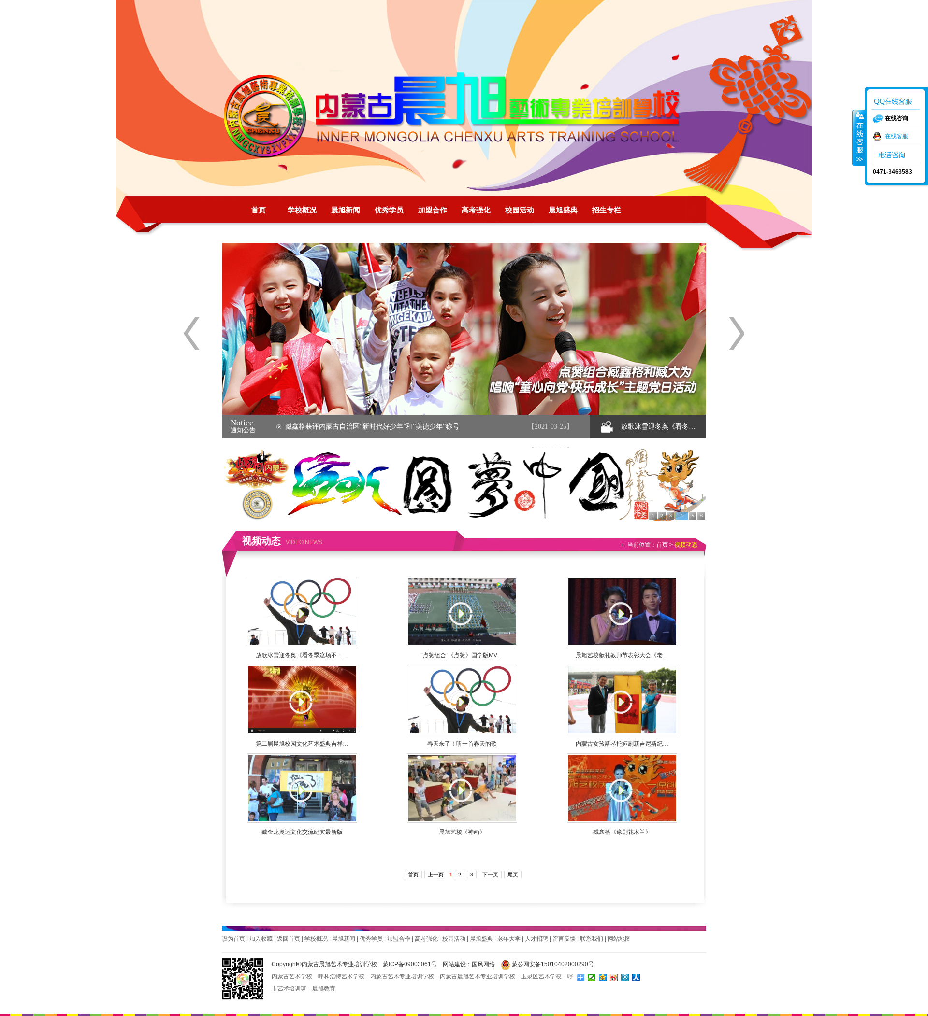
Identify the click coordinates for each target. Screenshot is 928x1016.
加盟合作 (432, 210)
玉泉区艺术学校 (541, 976)
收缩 (859, 137)
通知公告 (243, 430)
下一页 (490, 874)
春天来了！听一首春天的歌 (462, 743)
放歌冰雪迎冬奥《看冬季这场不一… (302, 655)
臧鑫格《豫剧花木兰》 (622, 832)
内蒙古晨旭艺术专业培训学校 (461, 116)
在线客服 (896, 136)
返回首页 (288, 938)
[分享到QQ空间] (603, 977)
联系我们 (591, 938)
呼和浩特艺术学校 (341, 976)
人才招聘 (536, 938)
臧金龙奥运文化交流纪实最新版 (302, 832)
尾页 (513, 874)
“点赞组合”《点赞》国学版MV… (462, 655)
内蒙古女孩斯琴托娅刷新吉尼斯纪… (622, 743)
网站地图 (619, 938)
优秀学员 (389, 210)
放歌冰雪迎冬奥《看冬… (658, 426)
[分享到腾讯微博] (625, 977)
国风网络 (483, 964)
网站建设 (454, 964)
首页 (258, 210)
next (736, 333)
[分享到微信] (592, 977)
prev (192, 333)
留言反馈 (564, 938)
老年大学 (509, 938)
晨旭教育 (323, 988)
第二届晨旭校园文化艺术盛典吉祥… (302, 743)
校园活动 (519, 210)
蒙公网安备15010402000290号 (552, 964)
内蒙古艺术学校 (292, 976)
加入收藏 (261, 938)
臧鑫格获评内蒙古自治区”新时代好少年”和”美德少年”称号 (372, 426)
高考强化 (476, 210)
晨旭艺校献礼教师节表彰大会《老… (622, 655)
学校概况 (302, 210)
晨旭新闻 (345, 210)
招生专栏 (606, 210)
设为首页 (233, 938)
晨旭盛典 (563, 210)
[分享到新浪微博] (614, 977)
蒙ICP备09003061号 (410, 964)
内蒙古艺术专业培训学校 (402, 976)
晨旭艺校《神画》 (462, 832)
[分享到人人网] (636, 977)
